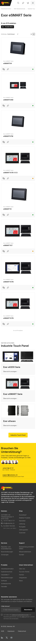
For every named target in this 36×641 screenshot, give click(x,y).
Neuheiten (22, 521)
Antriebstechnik (6, 583)
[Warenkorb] (28, 3)
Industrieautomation (7, 569)
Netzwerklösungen (7, 577)
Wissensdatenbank (25, 552)
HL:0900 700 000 (9, 526)
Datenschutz (22, 631)
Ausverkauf (22, 515)
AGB (23, 617)
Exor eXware (9, 421)
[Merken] (8, 69)
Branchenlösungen (7, 552)
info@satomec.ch (8, 523)
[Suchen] (18, 3)
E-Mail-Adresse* (5, 606)
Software (4, 581)
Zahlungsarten (23, 530)
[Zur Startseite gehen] (6, 3)
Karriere (21, 575)
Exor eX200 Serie (11, 367)
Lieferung (22, 524)
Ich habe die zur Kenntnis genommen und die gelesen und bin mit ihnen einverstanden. (19, 616)
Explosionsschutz (6, 572)
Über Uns (22, 569)
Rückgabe (22, 527)
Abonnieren (28, 609)
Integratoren (23, 577)
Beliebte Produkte (24, 518)
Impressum (11, 631)
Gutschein (22, 533)
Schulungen (5, 555)
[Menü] (33, 3)
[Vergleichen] (4, 69)
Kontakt (21, 555)
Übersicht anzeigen (10, 371)
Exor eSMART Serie (12, 394)
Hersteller (4, 586)
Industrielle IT (5, 575)
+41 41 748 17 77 (9, 521)
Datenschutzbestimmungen (20, 615)
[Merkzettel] (23, 3)
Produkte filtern (9, 26)
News (21, 581)
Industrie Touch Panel (18, 435)
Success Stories (24, 572)
